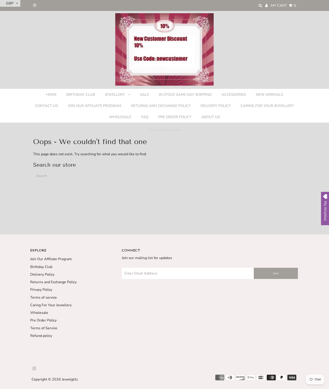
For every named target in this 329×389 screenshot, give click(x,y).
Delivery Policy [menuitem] (216, 105)
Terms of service (43, 297)
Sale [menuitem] (144, 94)
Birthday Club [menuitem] (80, 94)
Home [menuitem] (51, 94)
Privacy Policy (41, 289)
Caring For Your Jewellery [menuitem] (267, 105)
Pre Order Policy (43, 320)
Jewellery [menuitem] (115, 94)
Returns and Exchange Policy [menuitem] (161, 105)
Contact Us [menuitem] (46, 105)
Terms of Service (43, 328)
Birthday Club (41, 266)
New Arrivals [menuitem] (269, 94)
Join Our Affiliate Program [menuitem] (94, 105)
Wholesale (39, 312)
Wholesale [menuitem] (120, 117)
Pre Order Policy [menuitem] (175, 117)
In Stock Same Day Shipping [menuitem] (185, 94)
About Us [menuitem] (210, 117)
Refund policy (41, 335)
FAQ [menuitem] (144, 117)
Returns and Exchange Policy (53, 282)
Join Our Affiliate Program (51, 259)
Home (153, 130)
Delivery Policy (42, 274)
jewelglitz (70, 379)
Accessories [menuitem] (234, 94)
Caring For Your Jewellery (51, 305)
